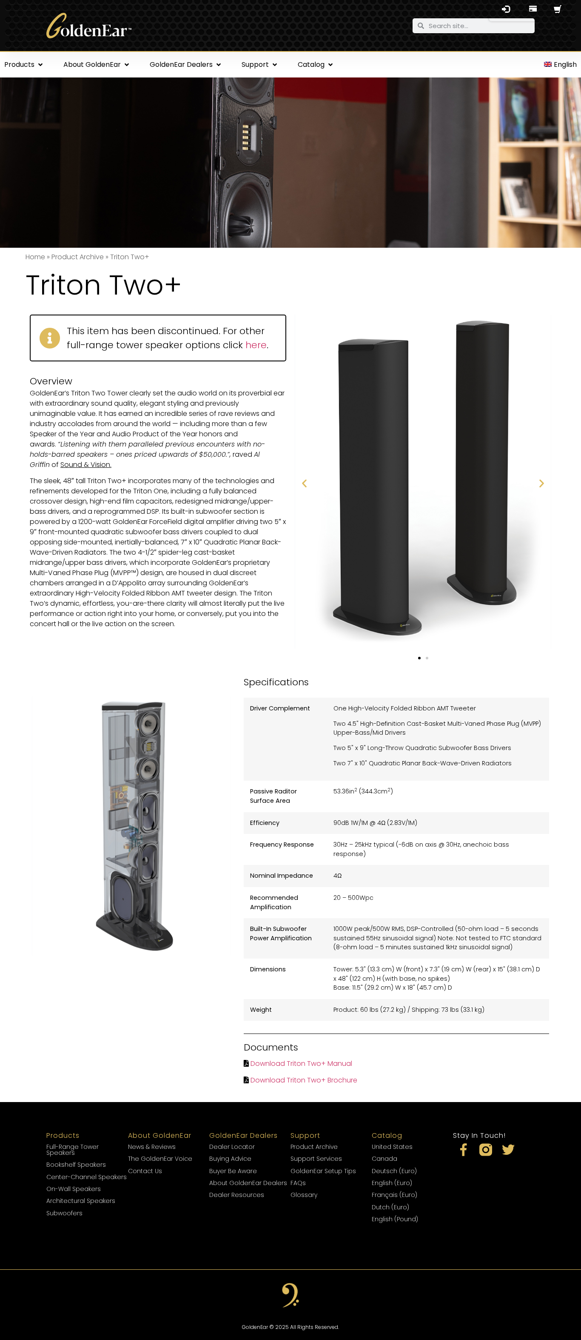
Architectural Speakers (80, 1201)
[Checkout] (533, 10)
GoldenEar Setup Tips (323, 1171)
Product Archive (77, 257)
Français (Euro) (394, 1195)
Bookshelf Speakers (76, 1164)
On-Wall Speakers (73, 1189)
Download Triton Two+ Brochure (304, 1080)
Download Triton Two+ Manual (301, 1063)
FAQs (298, 1183)
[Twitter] (508, 1150)
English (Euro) (392, 1183)
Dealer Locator (232, 1146)
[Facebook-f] (463, 1150)
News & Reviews (152, 1146)
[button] (24, 64)
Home (35, 257)
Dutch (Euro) (390, 1207)
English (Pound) (395, 1219)
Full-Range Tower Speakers (72, 1149)
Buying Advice (230, 1158)
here (256, 345)
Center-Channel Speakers (86, 1177)
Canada (384, 1158)
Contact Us (145, 1171)
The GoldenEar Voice (160, 1158)
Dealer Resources (236, 1195)
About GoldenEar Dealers (248, 1183)
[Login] (505, 10)
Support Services (316, 1158)
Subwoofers (64, 1213)
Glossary (303, 1195)
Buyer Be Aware (233, 1171)
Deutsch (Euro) (394, 1171)
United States (392, 1146)
